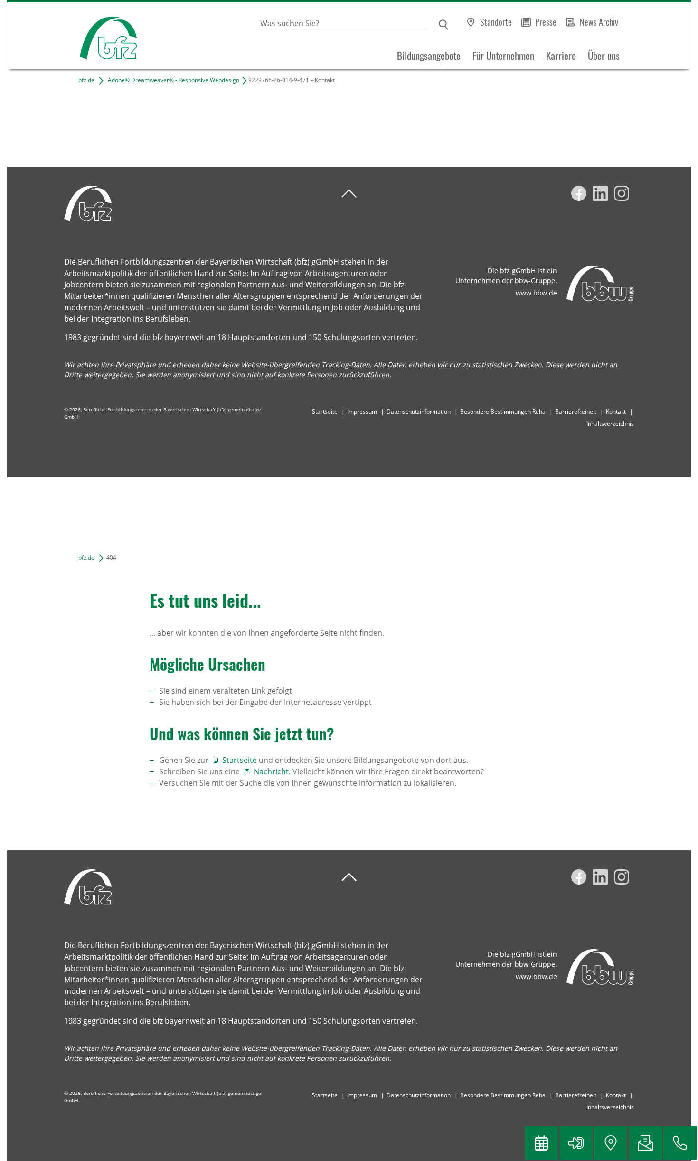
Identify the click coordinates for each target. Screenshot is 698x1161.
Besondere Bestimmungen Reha (503, 412)
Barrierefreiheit (575, 412)
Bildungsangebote (429, 55)
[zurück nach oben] (349, 193)
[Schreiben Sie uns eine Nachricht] (645, 1143)
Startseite (325, 412)
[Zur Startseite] (72, 35)
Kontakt (616, 412)
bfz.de (86, 80)
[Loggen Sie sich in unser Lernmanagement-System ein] (576, 1143)
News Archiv (599, 22)
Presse (546, 22)
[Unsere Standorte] (610, 1143)
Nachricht (271, 771)
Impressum (362, 412)
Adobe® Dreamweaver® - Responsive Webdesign (173, 80)
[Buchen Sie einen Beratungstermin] (541, 1143)
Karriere (561, 55)
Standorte (496, 22)
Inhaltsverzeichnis (610, 423)
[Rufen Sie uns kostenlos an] (680, 1143)
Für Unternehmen (503, 55)
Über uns (604, 55)
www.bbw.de (536, 292)
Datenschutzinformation (419, 412)
